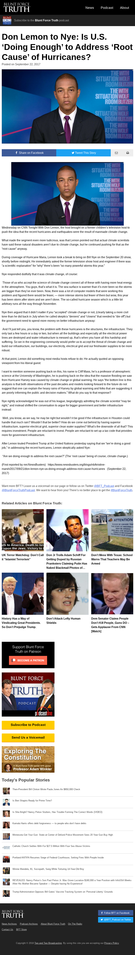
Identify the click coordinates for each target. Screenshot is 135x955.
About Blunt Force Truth (53, 924)
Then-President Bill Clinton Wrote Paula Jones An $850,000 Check (46, 789)
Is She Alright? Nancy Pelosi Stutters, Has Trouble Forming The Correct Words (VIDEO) (57, 812)
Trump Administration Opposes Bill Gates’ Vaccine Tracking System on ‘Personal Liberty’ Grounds (62, 891)
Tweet (85, 152)
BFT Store (21, 929)
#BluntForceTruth (121, 490)
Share (31, 152)
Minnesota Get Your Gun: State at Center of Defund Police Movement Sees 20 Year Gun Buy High (62, 834)
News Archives (9, 924)
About (124, 8)
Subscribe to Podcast (28, 725)
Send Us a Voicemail (28, 737)
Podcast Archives (29, 924)
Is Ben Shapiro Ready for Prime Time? (32, 800)
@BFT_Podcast (104, 485)
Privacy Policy (111, 943)
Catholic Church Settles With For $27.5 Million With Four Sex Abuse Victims (51, 846)
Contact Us (7, 929)
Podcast (107, 8)
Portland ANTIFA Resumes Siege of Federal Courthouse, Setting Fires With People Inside (58, 857)
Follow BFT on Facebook (116, 913)
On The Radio (75, 924)
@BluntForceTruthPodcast (18, 490)
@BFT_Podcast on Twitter (117, 919)
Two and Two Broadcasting (48, 943)
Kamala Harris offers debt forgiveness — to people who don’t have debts (49, 823)
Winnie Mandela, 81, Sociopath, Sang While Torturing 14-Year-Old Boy (48, 869)
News (89, 8)
